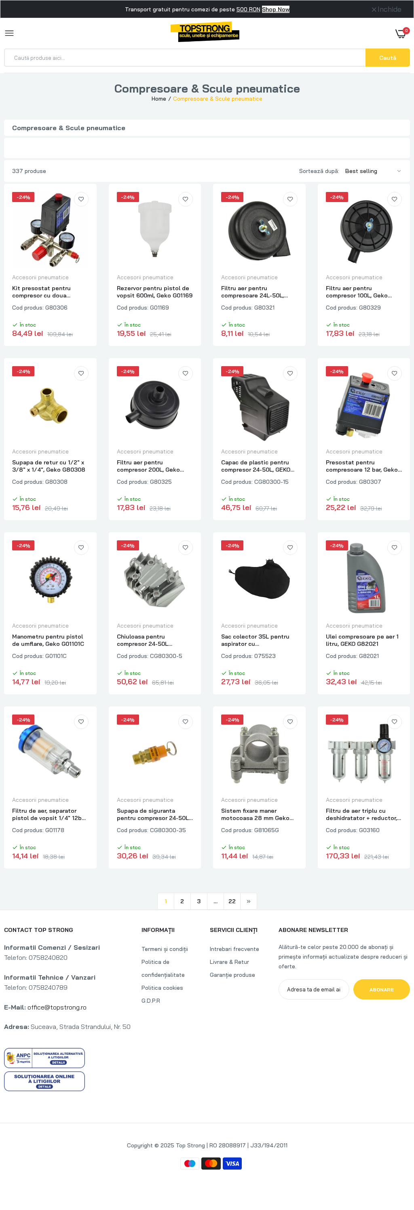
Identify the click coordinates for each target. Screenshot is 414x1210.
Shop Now (275, 9)
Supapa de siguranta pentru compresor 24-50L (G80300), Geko (153, 814)
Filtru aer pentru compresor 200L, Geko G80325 (148, 466)
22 (232, 901)
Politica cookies (162, 987)
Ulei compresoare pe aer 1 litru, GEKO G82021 (362, 640)
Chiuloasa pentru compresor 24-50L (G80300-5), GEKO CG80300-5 (142, 640)
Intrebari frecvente (234, 949)
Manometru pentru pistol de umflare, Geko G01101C (48, 640)
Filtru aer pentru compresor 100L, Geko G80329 (357, 292)
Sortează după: (319, 171)
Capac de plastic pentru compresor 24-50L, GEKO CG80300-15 (255, 466)
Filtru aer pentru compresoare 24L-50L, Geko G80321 (252, 292)
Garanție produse (232, 974)
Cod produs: (28, 307)
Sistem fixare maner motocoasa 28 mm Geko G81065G (255, 814)
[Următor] (249, 901)
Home (159, 98)
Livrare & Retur (229, 961)
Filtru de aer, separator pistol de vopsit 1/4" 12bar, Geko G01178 (50, 814)
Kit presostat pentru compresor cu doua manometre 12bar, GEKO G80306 (45, 292)
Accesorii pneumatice (40, 277)
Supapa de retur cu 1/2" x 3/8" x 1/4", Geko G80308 (48, 466)
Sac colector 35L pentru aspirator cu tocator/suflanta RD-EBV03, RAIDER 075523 (255, 640)
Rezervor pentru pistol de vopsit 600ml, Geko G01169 (154, 292)
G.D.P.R (151, 1000)
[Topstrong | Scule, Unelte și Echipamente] (205, 33)
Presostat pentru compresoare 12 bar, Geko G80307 (362, 466)
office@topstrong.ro (57, 1007)
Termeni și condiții (165, 949)
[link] (81, 199)
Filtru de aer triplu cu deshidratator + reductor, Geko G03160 (361, 814)
